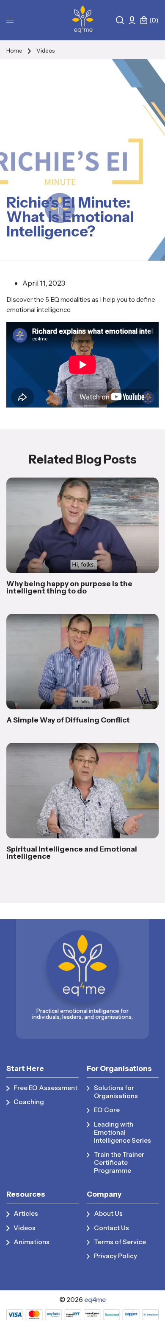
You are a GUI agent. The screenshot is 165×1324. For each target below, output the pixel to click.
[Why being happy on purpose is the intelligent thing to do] (82, 525)
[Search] (120, 20)
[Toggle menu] (10, 20)
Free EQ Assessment (45, 1088)
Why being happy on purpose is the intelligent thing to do (69, 587)
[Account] (132, 20)
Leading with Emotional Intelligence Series (122, 1132)
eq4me (95, 1300)
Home (14, 50)
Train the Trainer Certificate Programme (119, 1162)
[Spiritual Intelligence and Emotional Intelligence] (82, 790)
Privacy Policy (115, 1256)
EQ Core (107, 1110)
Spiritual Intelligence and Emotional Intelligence (71, 852)
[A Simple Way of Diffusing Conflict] (82, 661)
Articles (26, 1213)
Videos (45, 50)
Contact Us (111, 1228)
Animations (32, 1242)
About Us (108, 1213)
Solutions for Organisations (116, 1092)
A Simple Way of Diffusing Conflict (68, 719)
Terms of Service (120, 1242)
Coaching (29, 1102)
